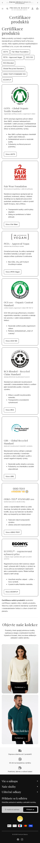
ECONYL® (7, 80)
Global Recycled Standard (13, 68)
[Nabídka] (2, 8)
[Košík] (37, 8)
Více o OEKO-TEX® (13, 532)
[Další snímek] (37, 2)
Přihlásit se (30, 809)
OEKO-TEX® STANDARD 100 (14, 74)
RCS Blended (8, 63)
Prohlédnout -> (20, 687)
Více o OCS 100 (11, 341)
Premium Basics (22, 834)
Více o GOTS (10, 154)
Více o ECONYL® (12, 592)
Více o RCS (10, 410)
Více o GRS (10, 476)
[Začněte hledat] (7, 8)
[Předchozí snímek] (2, 2)
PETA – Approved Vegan (12, 57)
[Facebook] (18, 839)
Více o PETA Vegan (13, 272)
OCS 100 (29, 57)
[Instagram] (22, 839)
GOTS (5, 52)
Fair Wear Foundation (20, 52)
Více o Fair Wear (12, 224)
